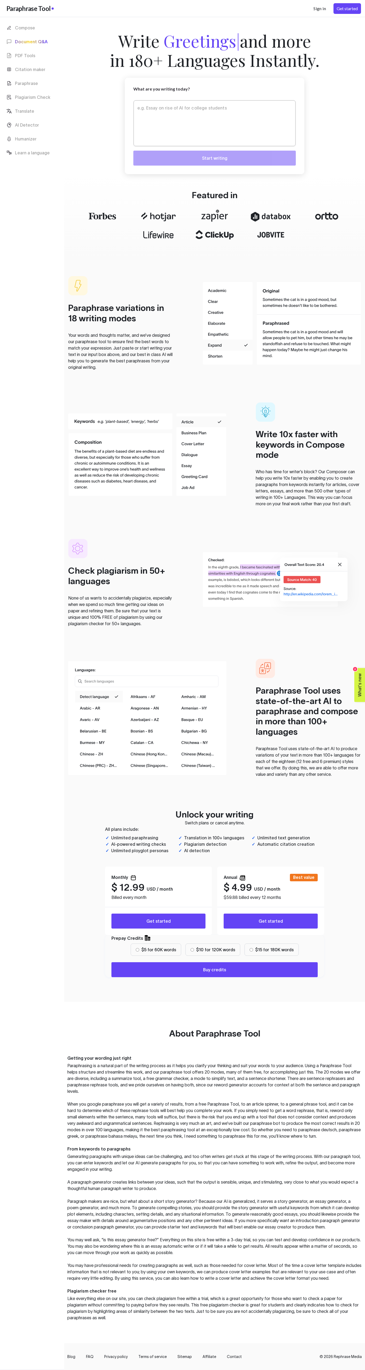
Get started (158, 921)
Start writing (214, 158)
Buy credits (214, 969)
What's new (358, 682)
